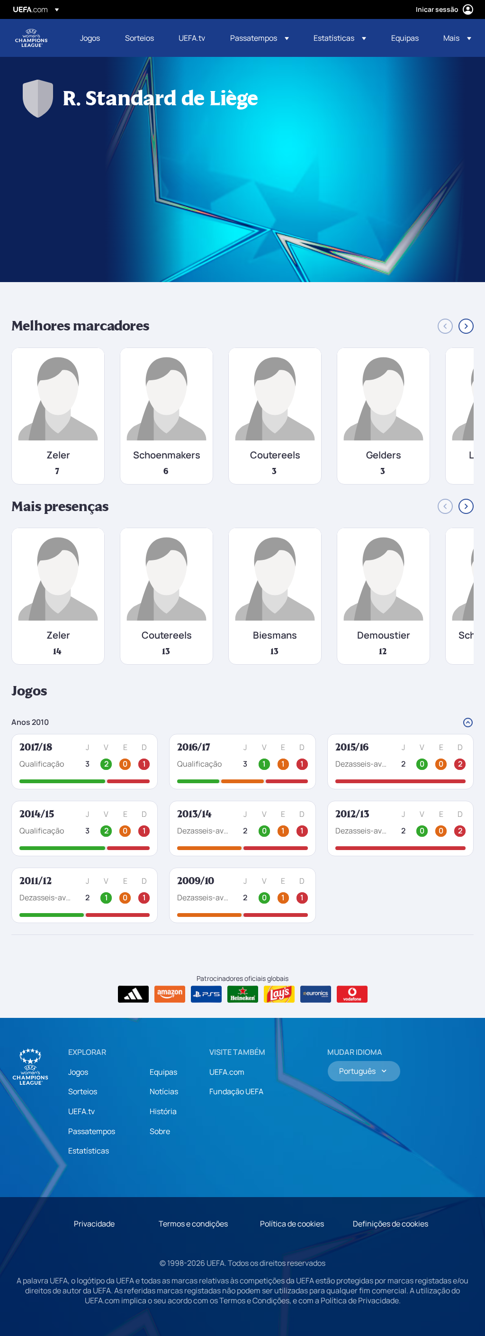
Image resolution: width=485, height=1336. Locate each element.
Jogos (78, 1072)
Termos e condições (193, 1223)
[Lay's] (279, 994)
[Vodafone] (352, 994)
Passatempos (91, 1131)
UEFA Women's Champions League (31, 38)
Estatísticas (88, 1150)
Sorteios (82, 1091)
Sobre (160, 1131)
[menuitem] (91, 38)
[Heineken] (242, 994)
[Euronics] (315, 994)
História (163, 1111)
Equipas (163, 1072)
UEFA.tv (81, 1111)
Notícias (164, 1091)
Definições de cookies (390, 1223)
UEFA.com (226, 1072)
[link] (90, 38)
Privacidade (94, 1223)
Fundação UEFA (236, 1091)
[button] (259, 38)
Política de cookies (292, 1223)
